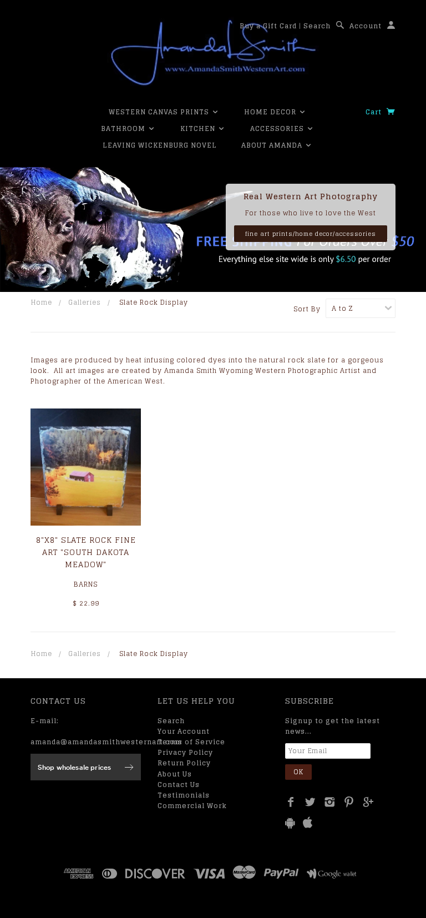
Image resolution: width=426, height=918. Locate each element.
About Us (175, 774)
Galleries (84, 302)
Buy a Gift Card (268, 26)
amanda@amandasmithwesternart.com (106, 742)
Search (317, 26)
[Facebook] (291, 802)
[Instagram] (330, 802)
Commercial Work (192, 805)
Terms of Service (191, 742)
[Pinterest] (349, 802)
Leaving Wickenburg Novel (160, 145)
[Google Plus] (368, 802)
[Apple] (308, 823)
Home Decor (271, 112)
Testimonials (184, 795)
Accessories (278, 128)
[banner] (213, 53)
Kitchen (198, 128)
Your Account (184, 731)
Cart (375, 112)
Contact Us (179, 784)
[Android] (290, 823)
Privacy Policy (185, 752)
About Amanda (273, 145)
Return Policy (184, 763)
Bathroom (124, 128)
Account (365, 26)
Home (41, 302)
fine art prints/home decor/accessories (310, 234)
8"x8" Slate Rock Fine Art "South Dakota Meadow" (86, 552)
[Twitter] (310, 802)
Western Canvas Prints (160, 112)
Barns (86, 584)
